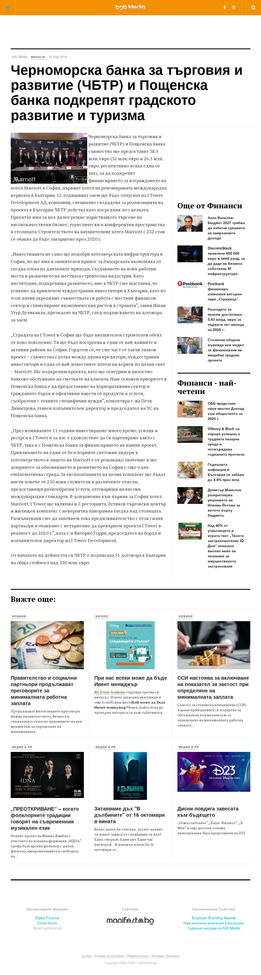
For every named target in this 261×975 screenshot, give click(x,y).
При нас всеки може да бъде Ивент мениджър (130, 681)
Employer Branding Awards (214, 917)
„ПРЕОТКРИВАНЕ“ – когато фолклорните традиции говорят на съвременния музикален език (45, 818)
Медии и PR (22, 747)
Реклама (158, 956)
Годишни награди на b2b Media (214, 927)
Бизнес (102, 616)
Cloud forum (47, 922)
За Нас (87, 956)
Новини (19, 616)
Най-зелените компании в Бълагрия (214, 922)
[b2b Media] (131, 7)
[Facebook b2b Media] (225, 7)
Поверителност (138, 956)
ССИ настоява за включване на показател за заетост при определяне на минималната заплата (213, 687)
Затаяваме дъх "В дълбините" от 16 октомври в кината (129, 815)
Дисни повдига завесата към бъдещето (208, 811)
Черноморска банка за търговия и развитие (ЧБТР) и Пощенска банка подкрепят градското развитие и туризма (127, 91)
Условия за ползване (109, 956)
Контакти (172, 956)
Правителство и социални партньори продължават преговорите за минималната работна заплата (44, 690)
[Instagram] (234, 7)
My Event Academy (109, 692)
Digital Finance (47, 917)
